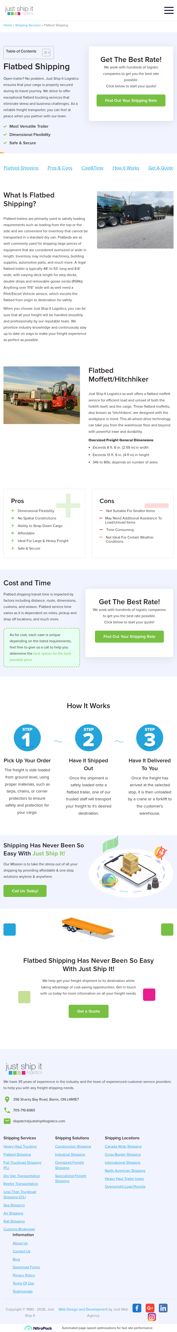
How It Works (126, 168)
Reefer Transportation (20, 1184)
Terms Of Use (23, 1283)
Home (7, 25)
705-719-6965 (24, 1110)
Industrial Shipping (70, 1154)
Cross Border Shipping (123, 1154)
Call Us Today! (25, 890)
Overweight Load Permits (125, 1186)
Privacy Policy (24, 1275)
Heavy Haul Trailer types (124, 1178)
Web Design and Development (83, 1309)
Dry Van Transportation (21, 1176)
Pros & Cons (60, 168)
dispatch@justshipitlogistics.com (39, 1121)
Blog (16, 1259)
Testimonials (22, 1291)
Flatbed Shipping (21, 168)
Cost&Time (92, 168)
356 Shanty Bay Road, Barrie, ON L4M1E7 (46, 1099)
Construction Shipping (73, 1146)
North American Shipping (125, 1170)
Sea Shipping (14, 1205)
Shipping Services (28, 25)
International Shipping (122, 1162)
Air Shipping (13, 1213)
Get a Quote (88, 1011)
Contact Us (21, 1251)
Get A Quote (160, 168)
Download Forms (26, 1267)
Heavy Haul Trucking (20, 1146)
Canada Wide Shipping (123, 1146)
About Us (20, 1243)
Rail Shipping (14, 1221)
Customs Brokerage (19, 1229)
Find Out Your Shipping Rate (131, 100)
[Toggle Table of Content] (44, 52)
